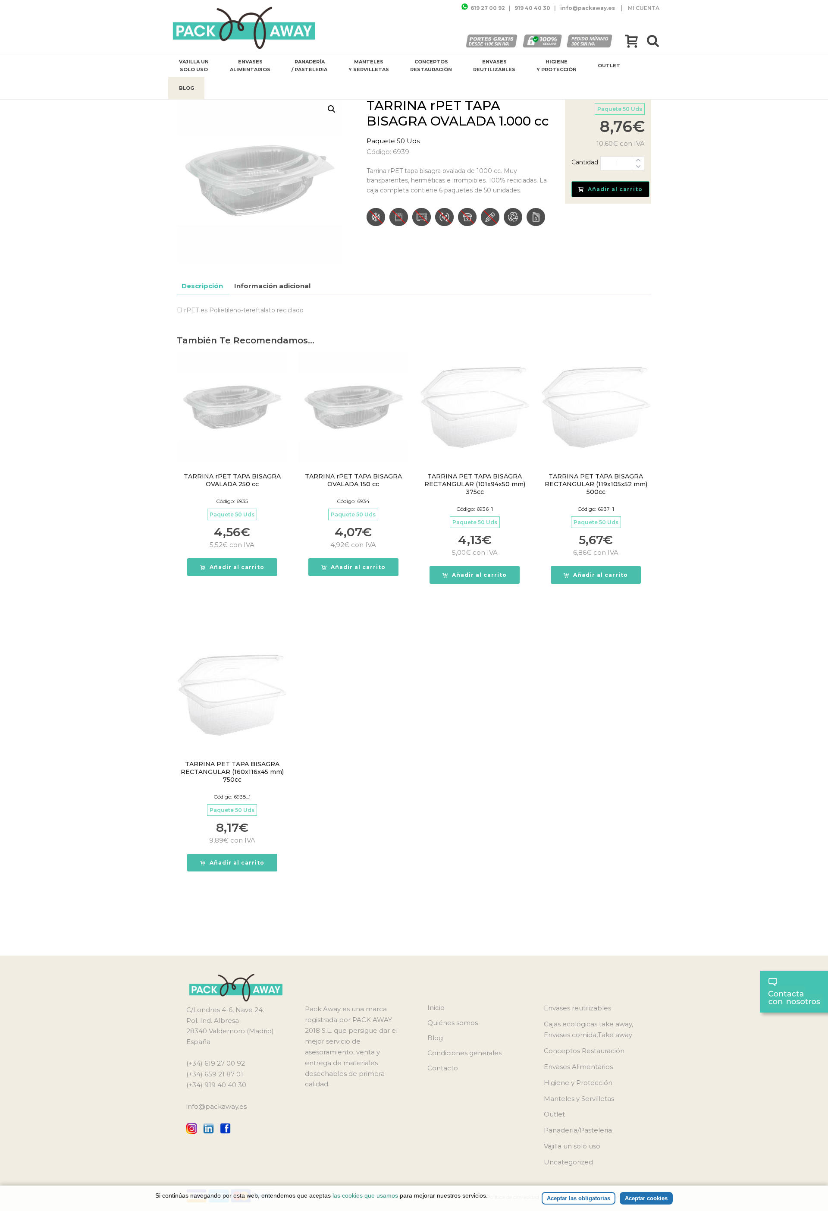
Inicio (436, 1007)
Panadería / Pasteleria (309, 65)
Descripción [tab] (202, 286)
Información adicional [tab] (272, 286)
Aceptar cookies (646, 1198)
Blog (186, 88)
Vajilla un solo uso (194, 65)
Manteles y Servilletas (368, 65)
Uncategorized (568, 1162)
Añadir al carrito (615, 189)
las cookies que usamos (365, 1195)
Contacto (442, 1068)
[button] (331, 109)
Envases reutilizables (494, 65)
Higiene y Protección (556, 65)
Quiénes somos (452, 1023)
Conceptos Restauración (431, 65)
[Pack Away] (244, 28)
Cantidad (584, 162)
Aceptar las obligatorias (578, 1198)
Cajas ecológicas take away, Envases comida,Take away (588, 1029)
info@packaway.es (216, 1106)
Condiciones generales (464, 1053)
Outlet (609, 66)
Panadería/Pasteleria (578, 1130)
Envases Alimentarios (250, 65)
